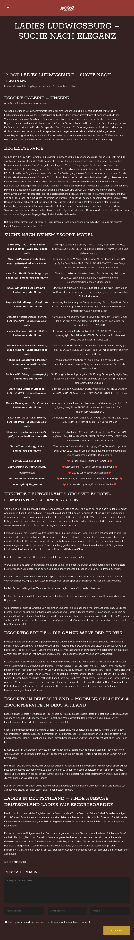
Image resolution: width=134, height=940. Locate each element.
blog (29, 86)
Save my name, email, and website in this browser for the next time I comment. (49, 922)
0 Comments (58, 86)
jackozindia (42, 86)
